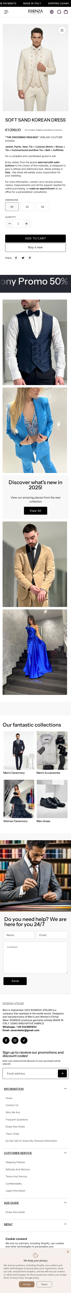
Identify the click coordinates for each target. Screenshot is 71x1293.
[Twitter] (23, 257)
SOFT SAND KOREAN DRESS (35, 120)
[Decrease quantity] (9, 223)
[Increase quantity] (26, 223)
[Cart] (65, 11)
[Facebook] (16, 257)
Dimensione (11, 200)
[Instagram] (15, 1040)
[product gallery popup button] (62, 30)
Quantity (10, 217)
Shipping (39, 130)
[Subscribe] (62, 1073)
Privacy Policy (17, 1277)
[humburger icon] (6, 12)
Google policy (32, 1277)
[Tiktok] (24, 1040)
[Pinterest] (29, 257)
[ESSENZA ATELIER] (35, 12)
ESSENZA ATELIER (13, 1003)
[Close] (68, 1251)
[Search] (59, 11)
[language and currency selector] (51, 11)
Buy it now (35, 247)
